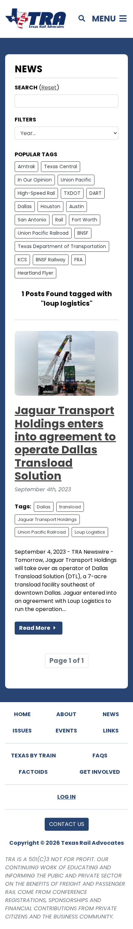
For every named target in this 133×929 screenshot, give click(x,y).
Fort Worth (84, 219)
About (66, 714)
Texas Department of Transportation (62, 246)
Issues (22, 731)
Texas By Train (33, 755)
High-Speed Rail (36, 193)
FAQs (99, 755)
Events (66, 731)
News (111, 714)
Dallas (25, 206)
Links (111, 731)
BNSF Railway (50, 259)
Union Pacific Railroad (43, 233)
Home (22, 714)
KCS (22, 259)
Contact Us (66, 824)
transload (70, 507)
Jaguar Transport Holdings (47, 519)
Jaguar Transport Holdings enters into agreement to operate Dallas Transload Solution (65, 443)
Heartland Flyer (35, 273)
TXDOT (72, 193)
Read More (35, 628)
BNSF (82, 233)
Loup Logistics (90, 532)
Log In (66, 797)
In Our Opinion (35, 179)
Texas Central (60, 166)
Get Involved (99, 772)
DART (95, 193)
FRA (78, 259)
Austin (76, 206)
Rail (59, 219)
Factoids (33, 772)
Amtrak (26, 166)
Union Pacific (76, 179)
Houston (50, 206)
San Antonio (32, 219)
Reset (49, 87)
